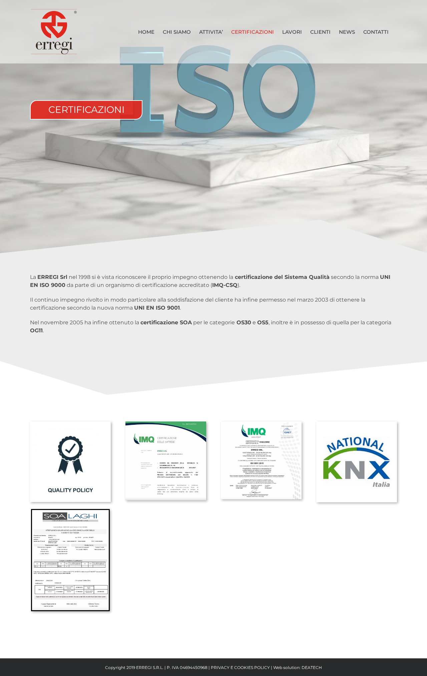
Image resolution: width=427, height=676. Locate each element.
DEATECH (312, 667)
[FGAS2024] (165, 425)
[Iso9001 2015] (261, 425)
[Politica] (70, 425)
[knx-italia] (356, 425)
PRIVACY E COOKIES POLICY (240, 667)
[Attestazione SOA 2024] (70, 514)
